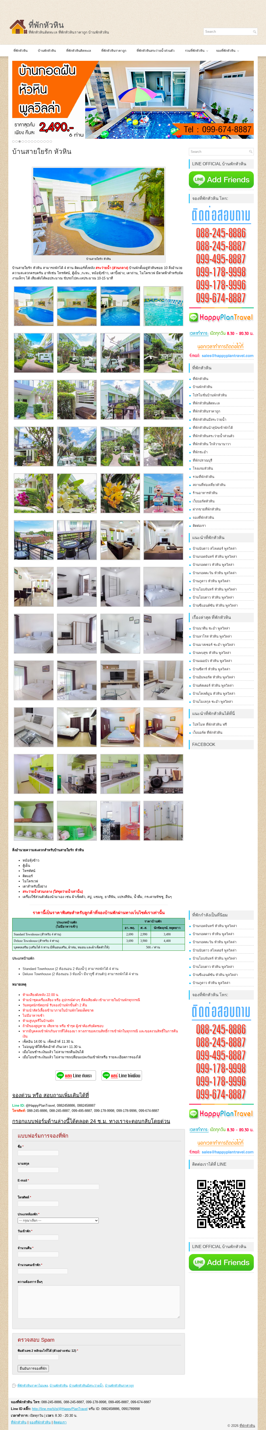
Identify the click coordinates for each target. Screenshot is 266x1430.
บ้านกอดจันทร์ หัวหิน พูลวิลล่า (215, 557)
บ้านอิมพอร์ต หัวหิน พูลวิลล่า (214, 677)
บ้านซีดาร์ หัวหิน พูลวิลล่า (211, 669)
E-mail (23, 1180)
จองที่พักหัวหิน (203, 518)
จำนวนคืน (26, 1248)
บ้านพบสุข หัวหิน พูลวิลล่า (212, 653)
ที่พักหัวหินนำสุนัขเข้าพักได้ (213, 428)
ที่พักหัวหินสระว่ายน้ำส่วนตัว (213, 436)
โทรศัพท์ (24, 1197)
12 (47, 141)
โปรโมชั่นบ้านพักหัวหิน (210, 395)
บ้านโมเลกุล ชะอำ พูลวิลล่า (213, 702)
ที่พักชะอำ (200, 452)
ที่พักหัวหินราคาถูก (206, 411)
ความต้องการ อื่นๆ (30, 1282)
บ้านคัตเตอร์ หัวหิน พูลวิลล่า (213, 685)
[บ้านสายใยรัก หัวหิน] (34, 325)
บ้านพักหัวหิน (59, 1385)
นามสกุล (23, 1163)
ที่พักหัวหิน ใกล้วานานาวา (212, 444)
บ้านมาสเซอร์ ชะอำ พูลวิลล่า (214, 645)
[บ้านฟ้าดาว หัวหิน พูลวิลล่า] (133, 100)
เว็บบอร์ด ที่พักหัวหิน (207, 732)
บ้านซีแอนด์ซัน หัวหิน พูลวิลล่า (215, 605)
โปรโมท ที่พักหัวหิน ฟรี (210, 724)
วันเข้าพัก (25, 1231)
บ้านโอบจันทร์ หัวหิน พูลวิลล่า (215, 589)
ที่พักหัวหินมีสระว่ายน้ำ (209, 420)
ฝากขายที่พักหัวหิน (207, 509)
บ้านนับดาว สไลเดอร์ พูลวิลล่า (214, 548)
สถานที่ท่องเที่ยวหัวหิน (209, 485)
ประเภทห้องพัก (28, 1214)
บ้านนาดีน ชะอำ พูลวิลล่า (211, 628)
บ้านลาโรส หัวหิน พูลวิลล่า (212, 636)
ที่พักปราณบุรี (202, 460)
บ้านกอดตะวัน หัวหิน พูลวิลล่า (214, 573)
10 (41, 141)
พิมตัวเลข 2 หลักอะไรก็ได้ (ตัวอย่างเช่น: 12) (48, 1351)
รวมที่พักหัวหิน (203, 477)
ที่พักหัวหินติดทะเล (206, 403)
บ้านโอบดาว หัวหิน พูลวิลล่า (213, 597)
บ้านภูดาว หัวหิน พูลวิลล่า (211, 581)
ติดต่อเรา (199, 526)
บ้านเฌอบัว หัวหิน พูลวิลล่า (212, 661)
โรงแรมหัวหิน (203, 468)
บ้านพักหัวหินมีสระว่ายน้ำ (86, 1385)
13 (51, 141)
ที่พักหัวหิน (46, 25)
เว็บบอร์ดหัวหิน (204, 501)
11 (44, 141)
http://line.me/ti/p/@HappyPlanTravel (60, 1409)
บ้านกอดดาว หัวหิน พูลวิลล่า (213, 565)
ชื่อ (21, 1147)
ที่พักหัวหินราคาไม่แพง (32, 1385)
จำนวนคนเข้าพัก (30, 1265)
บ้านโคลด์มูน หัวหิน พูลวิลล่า (214, 694)
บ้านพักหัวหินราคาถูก (119, 1385)
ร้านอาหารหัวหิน (205, 493)
